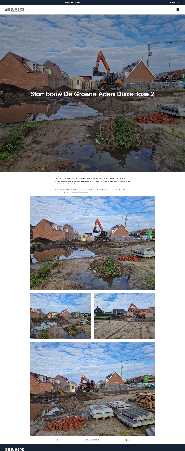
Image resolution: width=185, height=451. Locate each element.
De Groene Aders (102, 178)
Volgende (127, 440)
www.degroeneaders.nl (80, 192)
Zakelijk (77, 2)
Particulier (69, 2)
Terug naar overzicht (91, 440)
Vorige (57, 440)
